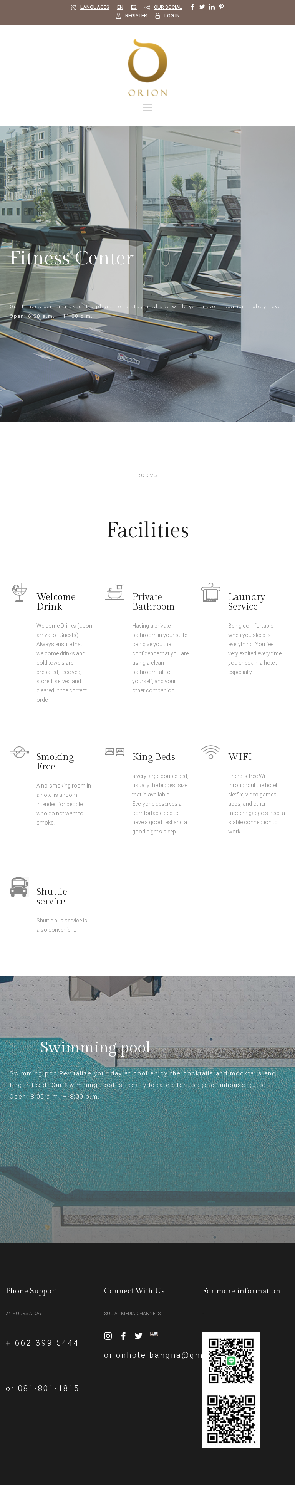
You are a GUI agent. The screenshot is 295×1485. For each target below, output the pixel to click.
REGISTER (136, 15)
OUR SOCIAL (168, 7)
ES (134, 7)
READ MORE (53, 715)
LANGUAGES (94, 7)
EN (120, 7)
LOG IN (172, 15)
